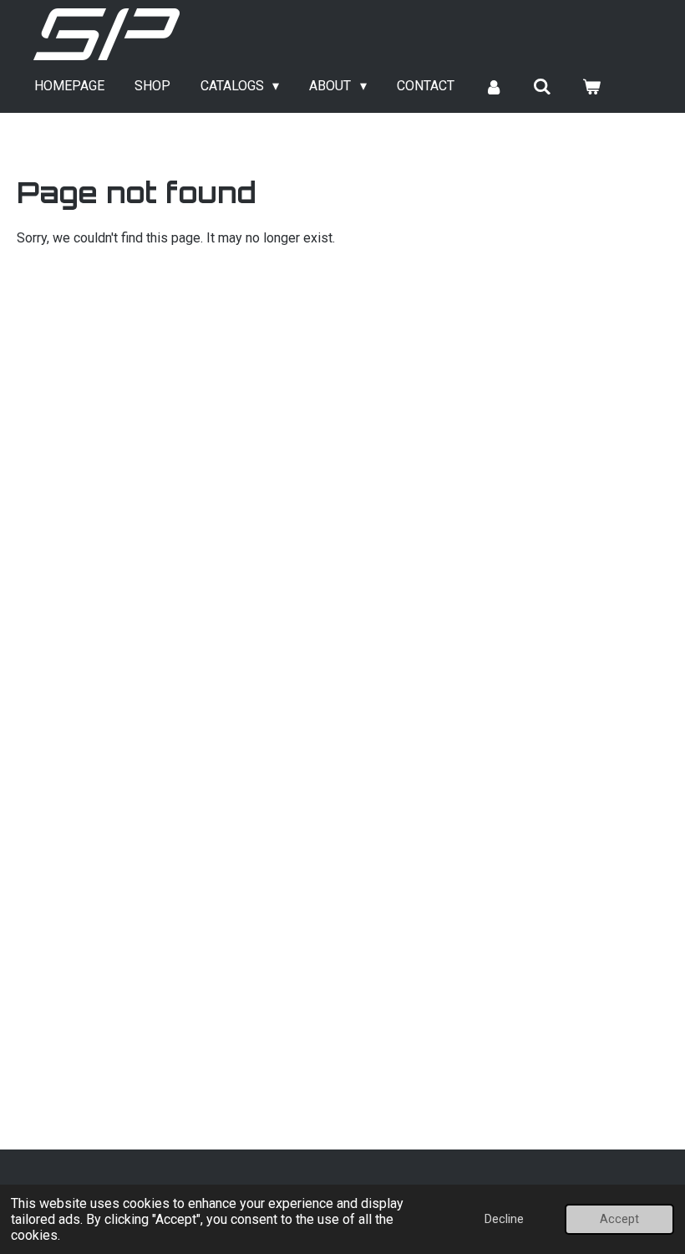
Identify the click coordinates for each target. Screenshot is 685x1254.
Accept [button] (619, 1219)
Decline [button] (504, 1219)
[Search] (542, 86)
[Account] (494, 86)
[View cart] (591, 86)
